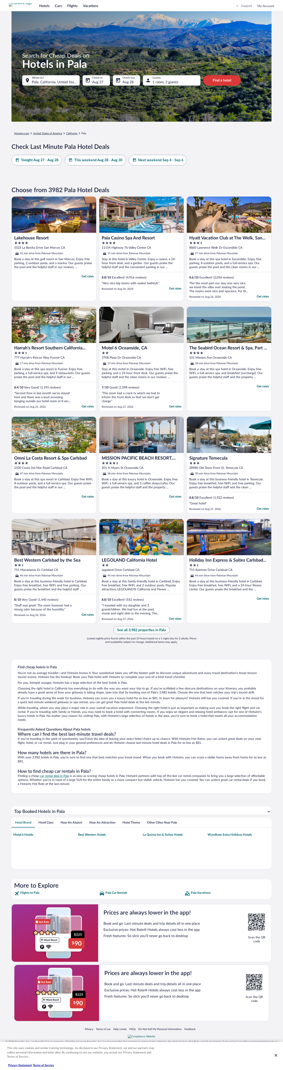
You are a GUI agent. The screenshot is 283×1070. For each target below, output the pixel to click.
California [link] (71, 133)
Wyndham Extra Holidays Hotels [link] (230, 834)
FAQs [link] (132, 1029)
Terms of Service (43, 1065)
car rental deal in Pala (54, 776)
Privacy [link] (89, 1029)
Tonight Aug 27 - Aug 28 (39, 160)
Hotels (44, 6)
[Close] (276, 1055)
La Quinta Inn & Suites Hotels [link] (163, 834)
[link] (56, 893)
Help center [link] (120, 1029)
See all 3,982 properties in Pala (141, 630)
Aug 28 (128, 82)
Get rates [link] (88, 276)
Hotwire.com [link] (21, 133)
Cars (58, 6)
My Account (265, 6)
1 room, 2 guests (165, 82)
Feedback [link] (189, 1029)
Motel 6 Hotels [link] (23, 834)
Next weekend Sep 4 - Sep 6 (160, 160)
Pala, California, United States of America (56, 82)
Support (246, 6)
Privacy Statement (20, 1065)
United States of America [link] (47, 133)
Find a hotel (222, 80)
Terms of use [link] (103, 1029)
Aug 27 (97, 82)
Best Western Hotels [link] (92, 834)
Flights (72, 6)
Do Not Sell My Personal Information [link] (160, 1029)
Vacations (90, 6)
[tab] (23, 823)
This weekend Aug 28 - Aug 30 (98, 160)
